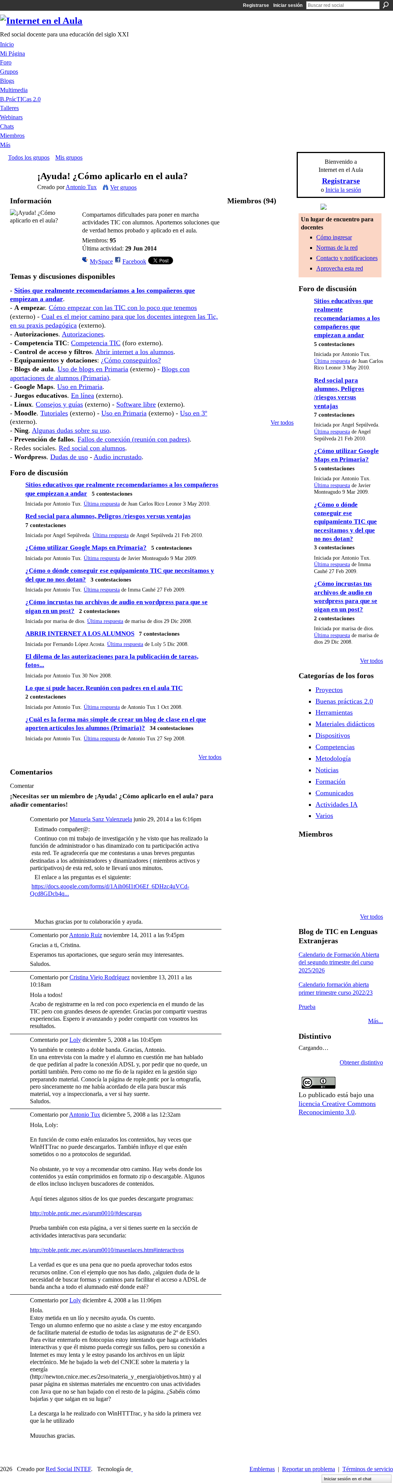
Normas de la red (337, 247)
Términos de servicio (367, 1469)
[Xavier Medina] (260, 225)
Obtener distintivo (361, 1062)
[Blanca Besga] (347, 875)
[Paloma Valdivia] (240, 388)
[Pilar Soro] (280, 367)
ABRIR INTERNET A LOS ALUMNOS (79, 633)
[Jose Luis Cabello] (240, 306)
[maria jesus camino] (260, 286)
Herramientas (334, 712)
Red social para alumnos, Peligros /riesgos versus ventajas (108, 516)
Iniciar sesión (287, 5)
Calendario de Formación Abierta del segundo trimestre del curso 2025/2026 (339, 962)
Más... (375, 1021)
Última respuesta (102, 504)
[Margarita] (240, 367)
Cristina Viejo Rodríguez (99, 977)
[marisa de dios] (280, 286)
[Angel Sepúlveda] (280, 225)
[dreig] (280, 306)
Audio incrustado (118, 457)
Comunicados (334, 793)
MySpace (101, 261)
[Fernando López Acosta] (240, 245)
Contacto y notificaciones (347, 258)
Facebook (134, 261)
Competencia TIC (96, 343)
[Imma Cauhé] (280, 327)
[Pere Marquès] (308, 896)
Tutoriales (54, 413)
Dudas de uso (69, 457)
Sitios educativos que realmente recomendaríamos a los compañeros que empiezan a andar (347, 318)
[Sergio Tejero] (240, 408)
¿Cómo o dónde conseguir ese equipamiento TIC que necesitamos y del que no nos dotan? (345, 522)
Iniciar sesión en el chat (348, 1478)
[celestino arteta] (260, 306)
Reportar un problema (308, 1469)
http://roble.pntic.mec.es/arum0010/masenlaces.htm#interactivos (107, 1250)
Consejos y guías (59, 404)
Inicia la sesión (343, 189)
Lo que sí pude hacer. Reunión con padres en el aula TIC (104, 688)
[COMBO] (240, 347)
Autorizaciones (83, 334)
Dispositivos (332, 735)
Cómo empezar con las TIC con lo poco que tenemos (123, 307)
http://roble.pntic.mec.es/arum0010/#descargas (86, 1213)
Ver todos (209, 757)
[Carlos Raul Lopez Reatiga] (260, 347)
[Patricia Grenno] (347, 896)
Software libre (136, 404)
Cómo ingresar (334, 237)
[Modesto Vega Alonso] (366, 854)
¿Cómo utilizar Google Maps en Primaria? (86, 547)
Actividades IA (336, 804)
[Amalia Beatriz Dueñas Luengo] (260, 408)
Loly (75, 1039)
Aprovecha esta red (339, 268)
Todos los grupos (29, 157)
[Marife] (240, 286)
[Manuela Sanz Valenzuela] (280, 388)
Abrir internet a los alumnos (134, 352)
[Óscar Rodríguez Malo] (347, 854)
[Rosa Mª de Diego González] (240, 266)
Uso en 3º (193, 413)
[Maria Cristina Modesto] (280, 347)
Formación (330, 781)
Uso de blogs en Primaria (93, 369)
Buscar (386, 5)
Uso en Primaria (79, 387)
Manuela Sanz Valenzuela (100, 819)
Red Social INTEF (68, 1469)
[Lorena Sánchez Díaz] (308, 875)
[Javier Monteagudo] (260, 327)
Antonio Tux (81, 187)
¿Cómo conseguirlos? (131, 360)
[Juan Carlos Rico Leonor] (240, 327)
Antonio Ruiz (85, 935)
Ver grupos (123, 187)
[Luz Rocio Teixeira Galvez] (366, 875)
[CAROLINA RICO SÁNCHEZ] (366, 896)
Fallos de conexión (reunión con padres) (134, 439)
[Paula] (260, 245)
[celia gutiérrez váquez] (280, 408)
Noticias (327, 770)
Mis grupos (69, 157)
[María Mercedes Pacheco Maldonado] (260, 388)
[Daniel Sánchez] (280, 266)
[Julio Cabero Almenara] (327, 896)
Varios (324, 815)
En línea (82, 395)
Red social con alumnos (92, 448)
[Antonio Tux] (20, 191)
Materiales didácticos (345, 724)
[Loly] (260, 266)
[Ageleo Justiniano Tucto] (308, 854)
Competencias (335, 747)
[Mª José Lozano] (280, 245)
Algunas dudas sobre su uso (70, 430)
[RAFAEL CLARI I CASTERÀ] (327, 854)
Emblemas (262, 1469)
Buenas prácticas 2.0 (344, 701)
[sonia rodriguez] (260, 367)
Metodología (333, 758)
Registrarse (256, 5)
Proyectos (329, 690)
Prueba (307, 1006)
